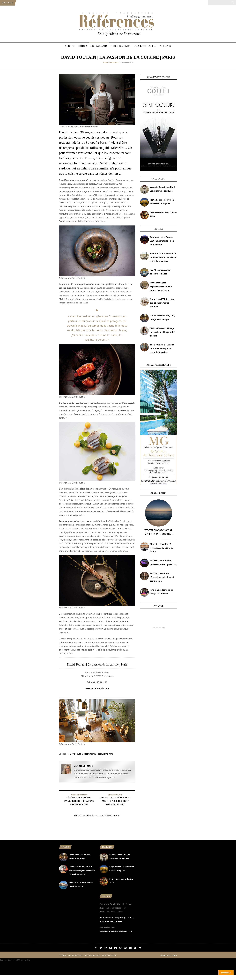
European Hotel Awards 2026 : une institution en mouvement (162, 241)
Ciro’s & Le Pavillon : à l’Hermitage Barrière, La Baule (161, 548)
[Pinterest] (135, 948)
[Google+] (120, 948)
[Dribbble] (125, 948)
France (105, 62)
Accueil (70, 46)
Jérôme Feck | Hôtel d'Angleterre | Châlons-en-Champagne (79, 801)
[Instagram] (140, 948)
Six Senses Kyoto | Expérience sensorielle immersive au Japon (161, 286)
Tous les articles (144, 46)
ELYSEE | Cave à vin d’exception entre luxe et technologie (162, 577)
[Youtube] (110, 948)
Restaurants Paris (105, 753)
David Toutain (76, 753)
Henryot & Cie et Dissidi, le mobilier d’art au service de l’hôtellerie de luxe (163, 257)
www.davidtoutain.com (97, 688)
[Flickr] (105, 948)
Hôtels (83, 46)
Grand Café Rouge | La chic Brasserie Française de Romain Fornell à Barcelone (82, 870)
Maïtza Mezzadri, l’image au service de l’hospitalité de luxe (162, 332)
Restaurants (99, 46)
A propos (165, 46)
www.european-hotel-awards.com (116, 931)
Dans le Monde (120, 46)
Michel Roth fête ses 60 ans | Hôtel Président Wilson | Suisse (115, 801)
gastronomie (90, 753)
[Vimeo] (115, 948)
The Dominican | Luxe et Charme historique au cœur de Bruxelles (162, 348)
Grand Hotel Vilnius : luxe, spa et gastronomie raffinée (163, 303)
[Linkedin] (130, 948)
